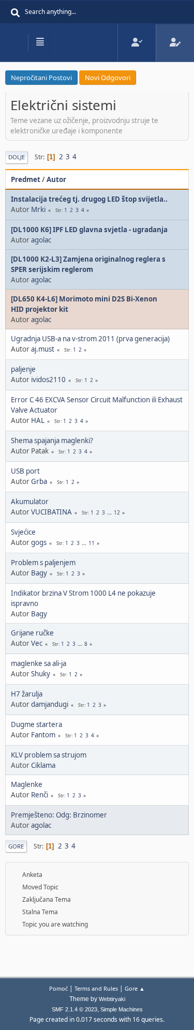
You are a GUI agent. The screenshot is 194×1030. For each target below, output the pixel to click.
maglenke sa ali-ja (38, 663)
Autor (56, 179)
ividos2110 (48, 379)
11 (91, 543)
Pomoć (58, 988)
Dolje (16, 157)
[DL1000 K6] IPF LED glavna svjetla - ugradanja (89, 229)
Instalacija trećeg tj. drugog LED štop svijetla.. (89, 199)
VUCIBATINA (51, 512)
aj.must (42, 349)
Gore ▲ (135, 988)
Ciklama (43, 765)
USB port (25, 471)
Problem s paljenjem (43, 562)
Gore (16, 846)
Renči (39, 794)
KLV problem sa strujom (48, 755)
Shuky (40, 673)
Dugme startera (36, 724)
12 (117, 512)
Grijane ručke (32, 633)
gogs (39, 542)
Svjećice (23, 532)
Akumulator (30, 501)
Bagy (39, 573)
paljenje (23, 369)
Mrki (38, 209)
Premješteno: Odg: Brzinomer (59, 815)
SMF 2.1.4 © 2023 (74, 1009)
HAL (37, 420)
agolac (41, 240)
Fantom (43, 734)
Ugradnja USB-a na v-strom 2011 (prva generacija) (90, 338)
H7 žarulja (26, 694)
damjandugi (49, 704)
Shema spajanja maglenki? (52, 440)
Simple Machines (121, 1009)
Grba (39, 481)
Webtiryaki (112, 999)
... (110, 512)
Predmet (25, 179)
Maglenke (26, 784)
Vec (36, 643)
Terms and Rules (96, 988)
